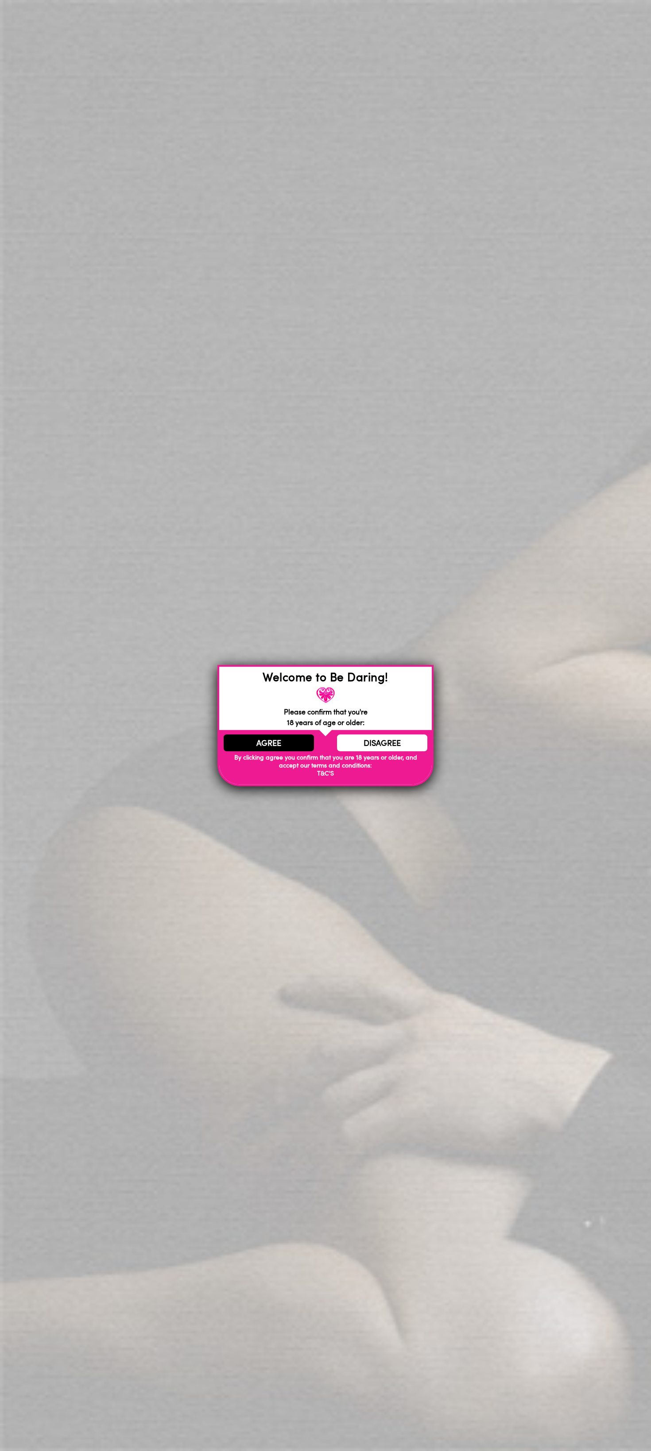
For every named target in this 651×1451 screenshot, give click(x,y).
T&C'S (325, 773)
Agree (268, 742)
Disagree (382, 742)
